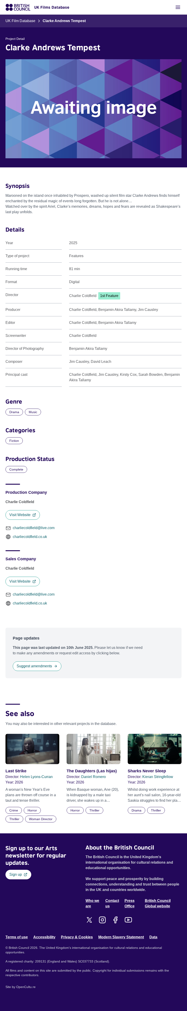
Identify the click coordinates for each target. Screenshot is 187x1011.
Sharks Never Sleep (147, 771)
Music (33, 412)
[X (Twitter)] (89, 920)
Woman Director (40, 819)
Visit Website (20, 515)
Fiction (14, 441)
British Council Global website (158, 903)
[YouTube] (128, 920)
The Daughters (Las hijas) (92, 771)
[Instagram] (102, 920)
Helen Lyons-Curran (36, 777)
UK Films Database (51, 7)
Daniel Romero (93, 777)
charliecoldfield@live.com (34, 528)
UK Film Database (20, 21)
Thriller (14, 819)
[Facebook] (115, 920)
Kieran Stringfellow (157, 777)
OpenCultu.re (26, 987)
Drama (14, 412)
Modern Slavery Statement (121, 937)
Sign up (15, 874)
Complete (16, 469)
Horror (32, 810)
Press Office (130, 903)
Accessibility (44, 937)
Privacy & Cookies (77, 937)
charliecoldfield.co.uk (30, 537)
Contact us (112, 903)
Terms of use (16, 937)
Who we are (92, 903)
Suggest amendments (34, 666)
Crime (13, 810)
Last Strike (15, 771)
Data (153, 937)
